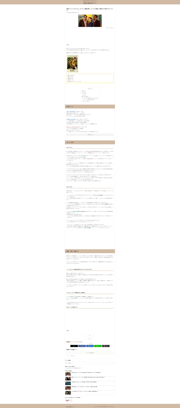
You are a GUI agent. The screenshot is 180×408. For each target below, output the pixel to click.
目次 (88, 88)
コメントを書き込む (90, 352)
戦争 (78, 341)
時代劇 (81, 341)
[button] (106, 346)
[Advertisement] (90, 35)
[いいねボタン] (67, 44)
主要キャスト (84, 90)
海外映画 (68, 341)
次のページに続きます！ (86, 101)
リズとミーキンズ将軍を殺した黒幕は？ (89, 99)
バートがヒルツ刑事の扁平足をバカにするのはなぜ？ (91, 98)
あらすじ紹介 (84, 92)
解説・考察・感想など (85, 96)
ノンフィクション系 (73, 341)
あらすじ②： (85, 95)
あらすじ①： (85, 93)
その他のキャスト (90, 134)
